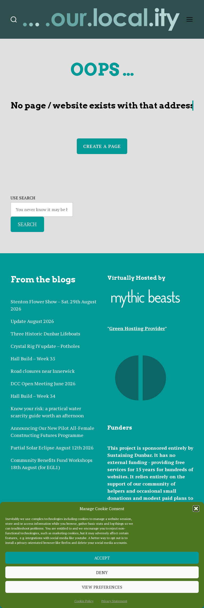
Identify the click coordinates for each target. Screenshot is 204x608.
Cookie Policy (84, 601)
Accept (102, 558)
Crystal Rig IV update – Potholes (45, 346)
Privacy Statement (114, 601)
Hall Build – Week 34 (33, 396)
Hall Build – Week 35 (33, 358)
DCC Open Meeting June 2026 (43, 383)
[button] (196, 508)
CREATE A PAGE (102, 146)
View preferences (102, 587)
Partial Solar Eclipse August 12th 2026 (52, 447)
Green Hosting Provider (137, 328)
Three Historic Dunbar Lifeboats (45, 333)
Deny (102, 572)
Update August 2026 (32, 321)
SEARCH (27, 224)
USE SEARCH (23, 198)
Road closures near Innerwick (43, 371)
